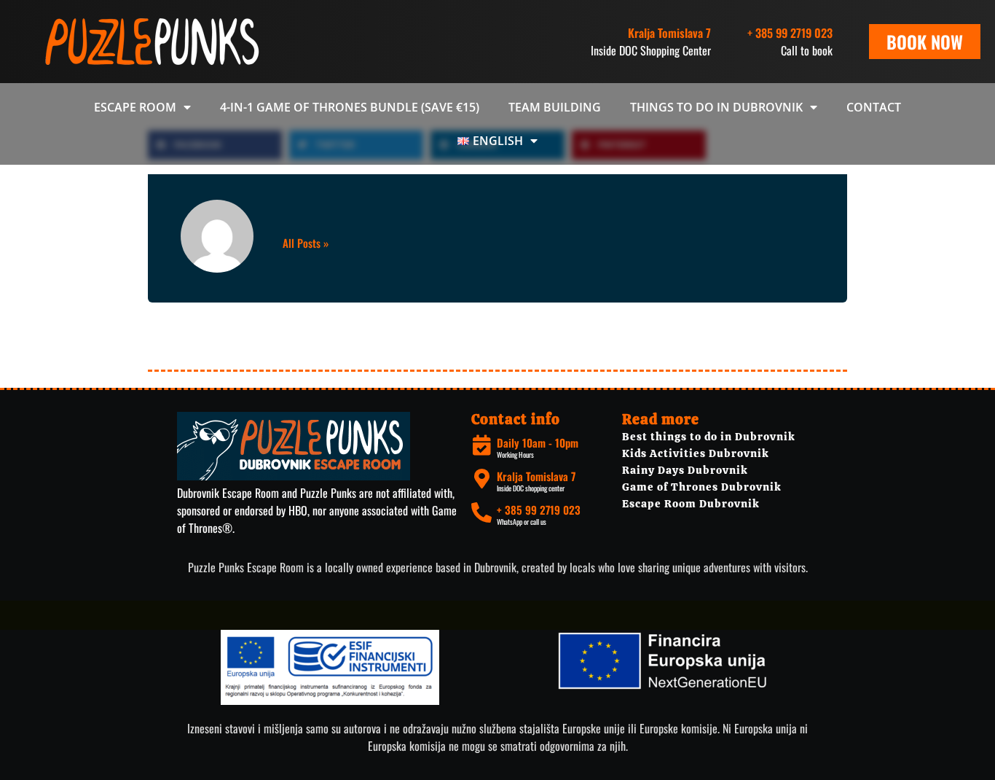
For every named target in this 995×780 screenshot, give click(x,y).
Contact (873, 107)
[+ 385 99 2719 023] (481, 512)
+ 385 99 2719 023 (790, 33)
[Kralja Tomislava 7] (481, 479)
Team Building (554, 107)
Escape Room (135, 107)
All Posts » (306, 243)
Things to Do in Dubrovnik (716, 107)
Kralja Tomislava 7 (536, 476)
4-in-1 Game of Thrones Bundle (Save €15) (349, 107)
